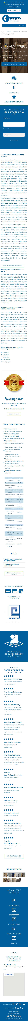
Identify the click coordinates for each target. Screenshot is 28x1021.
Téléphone (6, 118)
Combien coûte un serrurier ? (11, 565)
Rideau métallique (14, 934)
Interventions (7, 128)
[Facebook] (13, 1004)
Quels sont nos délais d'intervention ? (13, 560)
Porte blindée (14, 905)
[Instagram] (20, 1004)
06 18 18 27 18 (14, 10)
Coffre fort (14, 915)
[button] (20, 25)
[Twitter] (16, 1004)
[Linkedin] (24, 1004)
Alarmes (14, 943)
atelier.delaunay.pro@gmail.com (14, 1018)
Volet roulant (14, 924)
